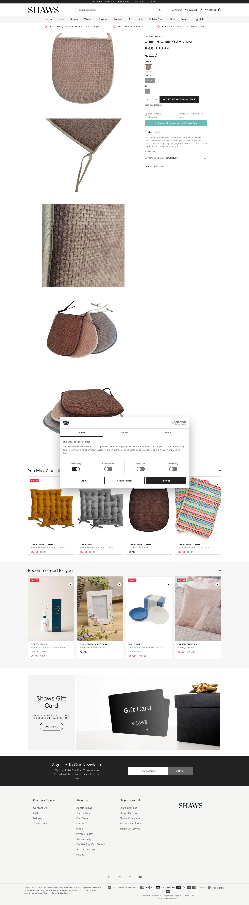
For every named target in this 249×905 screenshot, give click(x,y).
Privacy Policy (84, 834)
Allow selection (124, 480)
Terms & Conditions (61, 893)
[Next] (219, 470)
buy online (51, 726)
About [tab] (168, 432)
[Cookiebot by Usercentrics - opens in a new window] (173, 423)
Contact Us (40, 808)
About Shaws (84, 808)
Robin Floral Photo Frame (93, 646)
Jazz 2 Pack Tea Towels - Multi (194, 546)
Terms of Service (130, 828)
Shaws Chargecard (131, 818)
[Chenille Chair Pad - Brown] (148, 68)
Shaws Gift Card (129, 813)
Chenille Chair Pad (140, 546)
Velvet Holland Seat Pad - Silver (96, 546)
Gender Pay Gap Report (90, 844)
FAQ (35, 813)
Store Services (128, 808)
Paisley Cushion (187, 646)
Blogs (79, 828)
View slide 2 (213, 470)
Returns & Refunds (131, 823)
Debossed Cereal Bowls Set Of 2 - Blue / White (147, 648)
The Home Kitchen (154, 36)
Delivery (38, 818)
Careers (81, 823)
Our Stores (83, 818)
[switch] (108, 469)
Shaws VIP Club (42, 823)
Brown (150, 80)
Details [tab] (124, 432)
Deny (83, 480)
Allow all (166, 480)
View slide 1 (211, 470)
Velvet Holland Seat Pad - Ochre (48, 546)
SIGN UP (180, 770)
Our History (83, 813)
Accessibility (84, 839)
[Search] (160, 10)
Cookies (47, 893)
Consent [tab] (81, 432)
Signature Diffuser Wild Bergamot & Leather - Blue (49, 648)
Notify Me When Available (179, 99)
